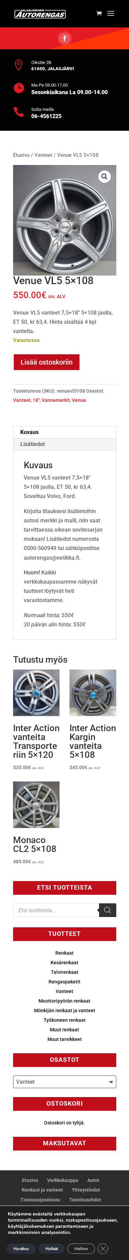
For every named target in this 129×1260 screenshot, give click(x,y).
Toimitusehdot (85, 1199)
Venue (79, 400)
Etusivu (21, 155)
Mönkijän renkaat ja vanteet (64, 1010)
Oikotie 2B (41, 62)
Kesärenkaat (64, 962)
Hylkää (51, 1248)
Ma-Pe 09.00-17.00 (49, 85)
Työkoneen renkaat (65, 1020)
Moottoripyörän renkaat (64, 1001)
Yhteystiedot (86, 1190)
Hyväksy (21, 1248)
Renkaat (64, 953)
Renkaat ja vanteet (42, 1190)
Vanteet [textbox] (64, 1082)
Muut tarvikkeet (64, 1039)
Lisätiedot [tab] (32, 444)
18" (36, 400)
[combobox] (64, 1082)
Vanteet (43, 155)
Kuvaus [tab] (29, 432)
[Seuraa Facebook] (64, 38)
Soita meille (42, 109)
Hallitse (81, 1248)
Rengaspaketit (64, 981)
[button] (104, 176)
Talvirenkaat (64, 972)
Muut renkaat (64, 1029)
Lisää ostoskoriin (47, 362)
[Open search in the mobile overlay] (64, 910)
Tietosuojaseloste (40, 1199)
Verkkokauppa (62, 1180)
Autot (93, 1180)
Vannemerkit (56, 400)
